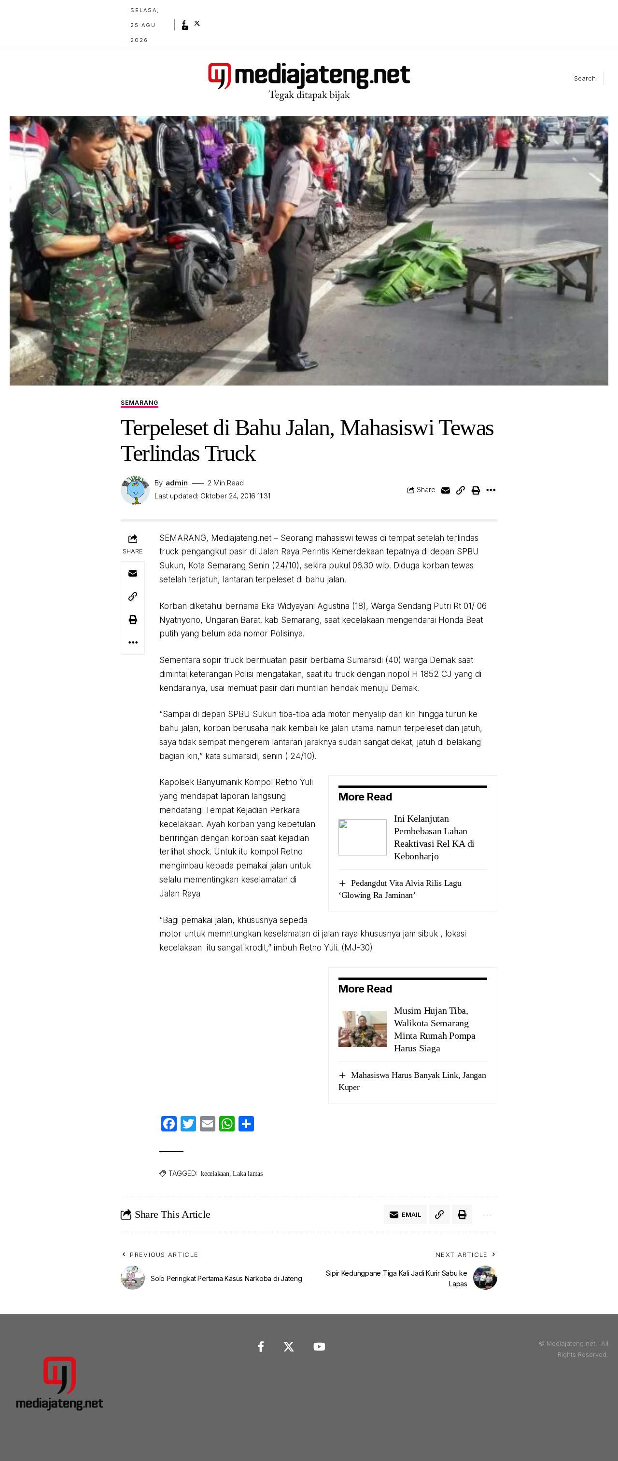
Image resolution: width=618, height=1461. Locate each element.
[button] (577, 78)
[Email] (445, 490)
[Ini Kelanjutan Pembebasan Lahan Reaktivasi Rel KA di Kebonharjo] (362, 837)
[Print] (475, 490)
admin (177, 483)
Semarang (139, 403)
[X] (197, 23)
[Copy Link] (460, 490)
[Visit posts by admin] (135, 490)
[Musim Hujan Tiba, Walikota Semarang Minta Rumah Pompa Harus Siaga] (362, 1029)
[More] (490, 490)
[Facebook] (184, 23)
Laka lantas (247, 1173)
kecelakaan (215, 1173)
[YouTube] (185, 28)
